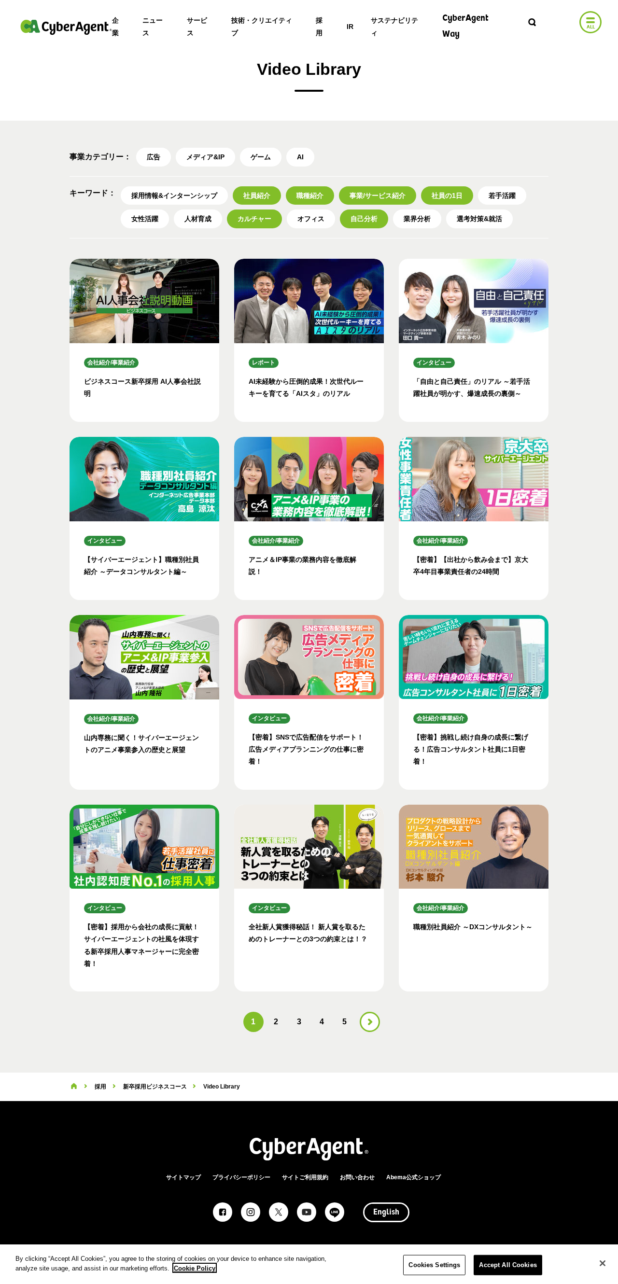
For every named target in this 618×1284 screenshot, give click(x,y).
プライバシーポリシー (241, 1177)
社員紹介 (256, 195)
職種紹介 (309, 195)
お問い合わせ (357, 1177)
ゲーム (261, 157)
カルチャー (254, 219)
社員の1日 (447, 195)
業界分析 (417, 219)
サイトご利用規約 (305, 1177)
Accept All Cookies (507, 1265)
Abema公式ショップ (413, 1177)
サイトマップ (183, 1177)
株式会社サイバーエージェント (66, 27)
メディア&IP (205, 157)
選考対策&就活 (479, 219)
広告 (153, 157)
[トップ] (74, 1086)
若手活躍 (502, 195)
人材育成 (197, 219)
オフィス (310, 219)
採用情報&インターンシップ (174, 195)
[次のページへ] (370, 1022)
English (386, 1212)
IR (350, 26)
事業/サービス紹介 (378, 195)
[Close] (602, 1263)
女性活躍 (144, 219)
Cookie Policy (194, 1267)
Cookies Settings (434, 1265)
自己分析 (364, 219)
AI (300, 157)
